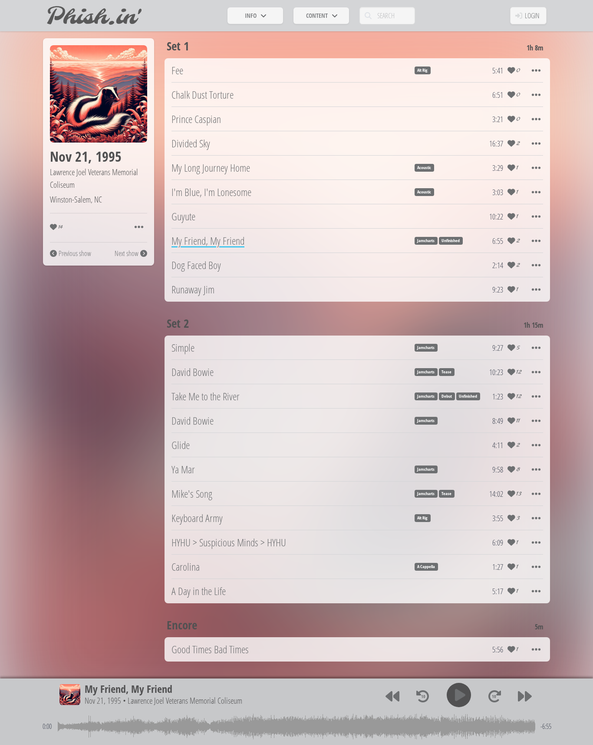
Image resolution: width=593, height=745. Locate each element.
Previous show (75, 253)
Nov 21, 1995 (103, 700)
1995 (109, 156)
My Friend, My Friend (128, 689)
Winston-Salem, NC (76, 199)
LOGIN (532, 15)
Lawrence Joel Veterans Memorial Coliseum (185, 700)
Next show (126, 253)
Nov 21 (69, 156)
